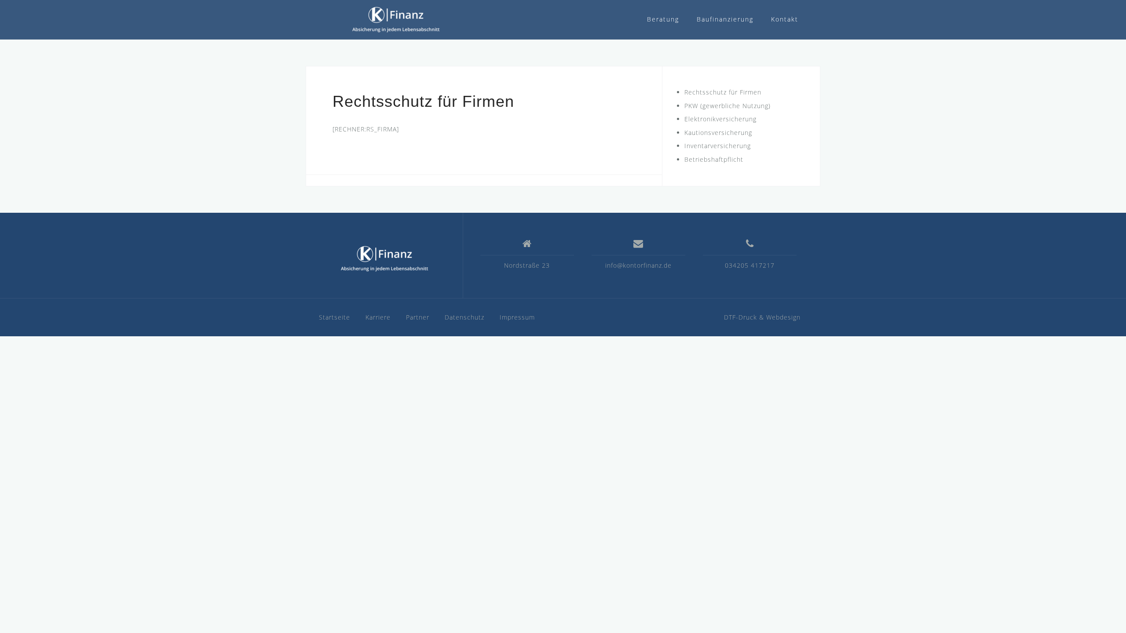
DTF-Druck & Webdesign (762, 317)
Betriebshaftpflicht (713, 159)
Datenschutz (464, 317)
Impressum (517, 317)
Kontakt (784, 19)
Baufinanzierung (725, 19)
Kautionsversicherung (718, 132)
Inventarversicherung (717, 146)
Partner (417, 317)
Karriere (378, 317)
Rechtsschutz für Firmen (722, 92)
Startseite (334, 317)
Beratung (663, 19)
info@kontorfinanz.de (638, 265)
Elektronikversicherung (720, 119)
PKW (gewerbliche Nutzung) (727, 106)
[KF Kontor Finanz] (384, 259)
